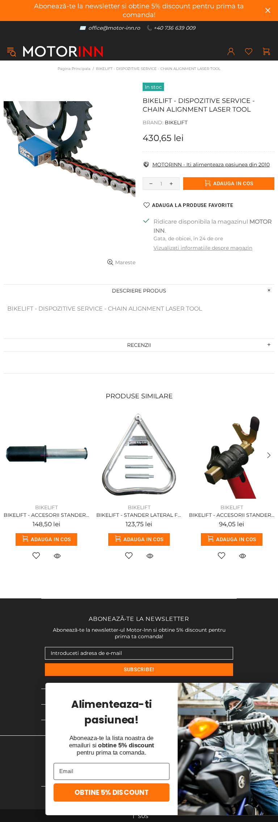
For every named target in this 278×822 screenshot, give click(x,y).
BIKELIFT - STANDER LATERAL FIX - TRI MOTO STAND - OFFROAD (139, 515)
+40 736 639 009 (174, 28)
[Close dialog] (263, 691)
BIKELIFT (176, 122)
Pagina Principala (74, 68)
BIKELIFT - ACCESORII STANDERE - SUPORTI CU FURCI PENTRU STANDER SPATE (231, 515)
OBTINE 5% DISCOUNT (73, 792)
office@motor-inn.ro (114, 28)
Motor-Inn (63, 51)
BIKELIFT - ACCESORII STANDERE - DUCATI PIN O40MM (46, 515)
